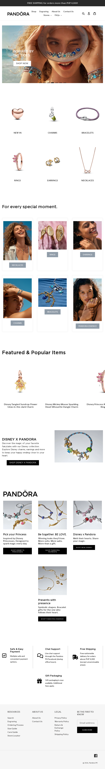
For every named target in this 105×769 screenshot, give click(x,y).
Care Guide (13, 732)
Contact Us (37, 721)
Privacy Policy (61, 718)
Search (11, 718)
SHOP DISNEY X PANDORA (22, 463)
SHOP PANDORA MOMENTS (52, 551)
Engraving (12, 721)
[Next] (97, 54)
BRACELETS (88, 132)
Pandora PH (93, 763)
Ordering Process (16, 725)
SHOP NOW (22, 63)
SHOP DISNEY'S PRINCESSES (17, 551)
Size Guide (12, 728)
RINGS (17, 180)
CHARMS (52, 132)
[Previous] (7, 54)
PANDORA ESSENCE (87, 326)
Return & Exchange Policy (59, 728)
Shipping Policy (61, 734)
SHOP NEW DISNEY (84, 547)
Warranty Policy (62, 721)
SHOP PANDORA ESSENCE (52, 619)
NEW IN (17, 132)
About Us (36, 718)
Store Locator (14, 735)
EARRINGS (52, 180)
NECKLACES (87, 180)
